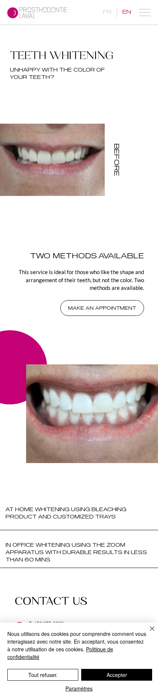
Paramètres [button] (79, 688)
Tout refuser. (43, 674)
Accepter (117, 674)
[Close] (148, 633)
